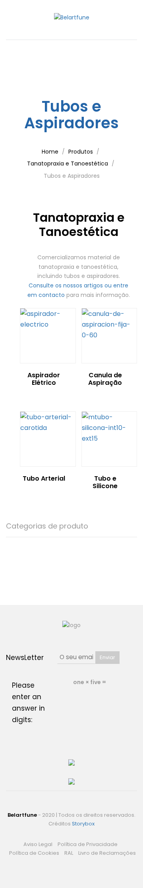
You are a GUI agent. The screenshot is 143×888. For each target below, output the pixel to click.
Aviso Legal (37, 844)
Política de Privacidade (88, 844)
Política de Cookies (34, 853)
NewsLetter (25, 657)
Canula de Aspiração (105, 379)
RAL (68, 853)
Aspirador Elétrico (43, 379)
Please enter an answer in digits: (28, 702)
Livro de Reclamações (107, 853)
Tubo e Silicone (105, 482)
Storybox (83, 823)
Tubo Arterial (44, 478)
